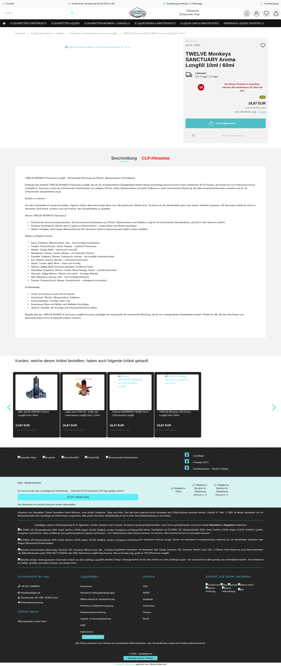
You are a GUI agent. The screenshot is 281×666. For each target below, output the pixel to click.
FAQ (145, 586)
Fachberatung (271, 3)
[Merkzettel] (266, 13)
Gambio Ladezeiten (125, 664)
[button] (256, 13)
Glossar (147, 612)
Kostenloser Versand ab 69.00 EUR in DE (92, 3)
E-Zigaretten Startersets (28, 23)
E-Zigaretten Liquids (65, 23)
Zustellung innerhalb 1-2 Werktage (184, 3)
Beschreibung (124, 158)
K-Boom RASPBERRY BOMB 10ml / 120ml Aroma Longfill (130, 414)
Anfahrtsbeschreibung (31, 602)
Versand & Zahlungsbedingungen (97, 592)
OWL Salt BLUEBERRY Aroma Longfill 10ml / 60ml (33, 414)
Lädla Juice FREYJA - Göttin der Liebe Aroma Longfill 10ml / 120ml (82, 414)
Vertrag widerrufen (93, 637)
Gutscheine (149, 605)
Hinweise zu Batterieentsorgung (96, 605)
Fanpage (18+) (200, 462)
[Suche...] (72, 13)
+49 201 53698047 (30, 586)
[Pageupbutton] (274, 661)
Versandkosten (160, 643)
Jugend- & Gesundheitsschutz (95, 618)
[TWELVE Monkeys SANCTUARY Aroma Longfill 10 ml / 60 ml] (98, 78)
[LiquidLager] (138, 13)
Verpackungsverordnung (93, 612)
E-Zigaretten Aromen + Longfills (107, 23)
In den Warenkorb (225, 123)
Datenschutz (86, 631)
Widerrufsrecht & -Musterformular (97, 599)
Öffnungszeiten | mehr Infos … (33, 621)
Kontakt (10, 3)
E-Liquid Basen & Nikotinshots (155, 23)
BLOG (146, 618)
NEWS (146, 592)
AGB (82, 625)
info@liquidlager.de (30, 592)
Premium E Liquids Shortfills (244, 23)
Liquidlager (198, 455)
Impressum (86, 586)
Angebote (229, 525)
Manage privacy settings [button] (140, 658)
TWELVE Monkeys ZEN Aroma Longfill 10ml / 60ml (175, 414)
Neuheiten (215, 525)
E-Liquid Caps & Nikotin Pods (200, 23)
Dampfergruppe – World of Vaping (210, 468)
